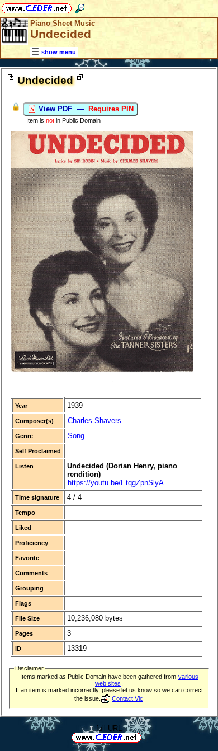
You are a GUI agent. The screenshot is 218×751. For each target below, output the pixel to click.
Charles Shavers (94, 420)
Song (76, 435)
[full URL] (146, 737)
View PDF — (85, 109)
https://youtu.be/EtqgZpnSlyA (116, 482)
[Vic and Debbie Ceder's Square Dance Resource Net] (36, 6)
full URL (109, 728)
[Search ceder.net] (79, 6)
